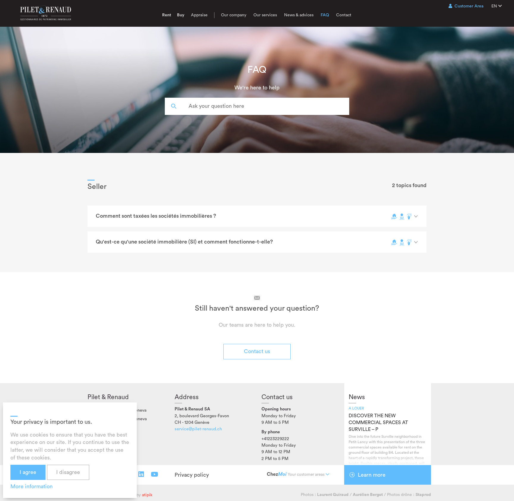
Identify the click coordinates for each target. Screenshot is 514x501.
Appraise (199, 15)
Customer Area (469, 6)
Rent (166, 15)
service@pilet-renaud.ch (198, 429)
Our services (265, 15)
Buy (180, 15)
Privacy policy (192, 475)
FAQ (325, 15)
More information (31, 486)
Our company (233, 15)
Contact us (257, 351)
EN (494, 6)
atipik (147, 495)
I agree (28, 472)
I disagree (68, 472)
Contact (343, 15)
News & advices (299, 15)
